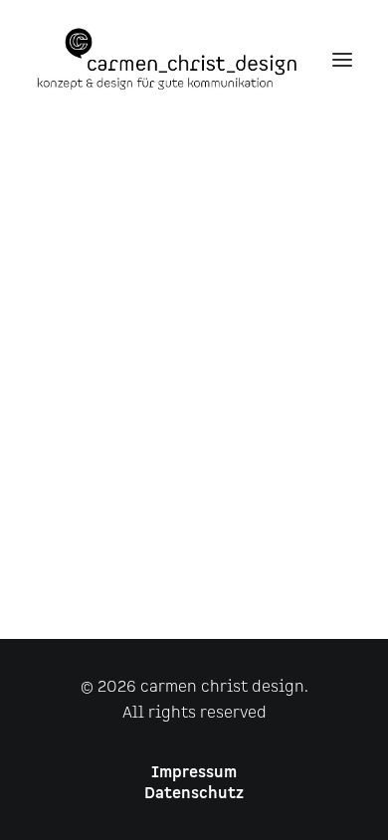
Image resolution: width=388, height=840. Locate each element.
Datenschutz (194, 793)
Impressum (194, 772)
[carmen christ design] (167, 59)
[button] (342, 59)
